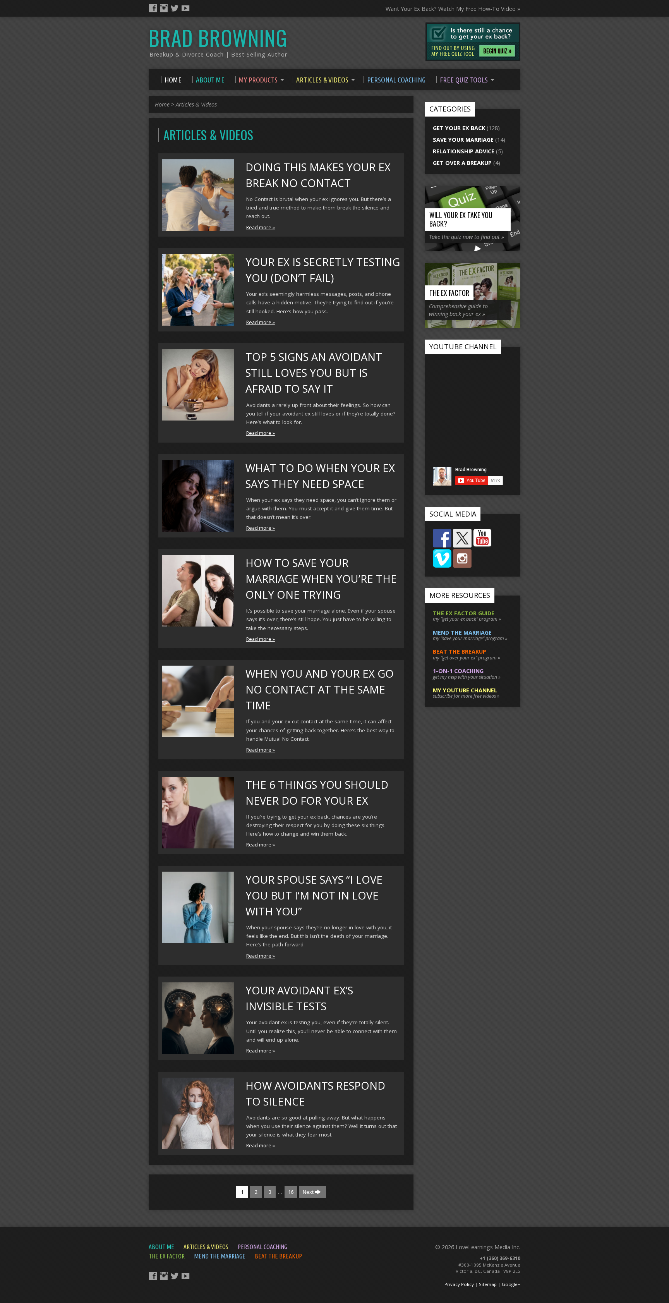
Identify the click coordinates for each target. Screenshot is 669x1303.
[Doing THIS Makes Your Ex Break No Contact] (198, 226)
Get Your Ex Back (459, 128)
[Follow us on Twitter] (462, 538)
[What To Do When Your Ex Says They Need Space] (198, 527)
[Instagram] (164, 8)
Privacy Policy (459, 1284)
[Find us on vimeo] (442, 558)
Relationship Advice (463, 151)
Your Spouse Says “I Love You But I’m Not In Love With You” (314, 895)
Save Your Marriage (463, 139)
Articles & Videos (196, 104)
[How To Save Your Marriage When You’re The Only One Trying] (198, 622)
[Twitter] (174, 8)
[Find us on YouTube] (482, 538)
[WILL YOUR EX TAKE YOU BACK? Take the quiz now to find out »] (472, 247)
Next (309, 1191)
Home (162, 104)
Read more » (260, 227)
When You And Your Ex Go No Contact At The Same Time (319, 689)
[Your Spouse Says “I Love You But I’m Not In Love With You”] (198, 938)
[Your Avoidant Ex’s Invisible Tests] (198, 1049)
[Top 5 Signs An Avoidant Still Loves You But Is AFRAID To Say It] (198, 416)
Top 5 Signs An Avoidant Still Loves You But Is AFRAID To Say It (313, 373)
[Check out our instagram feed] (462, 558)
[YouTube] (185, 8)
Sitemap (488, 1284)
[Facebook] (153, 8)
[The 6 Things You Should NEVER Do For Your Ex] (198, 843)
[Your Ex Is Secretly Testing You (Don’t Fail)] (198, 321)
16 (290, 1191)
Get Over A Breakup (462, 163)
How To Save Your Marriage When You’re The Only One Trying (321, 579)
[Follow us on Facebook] (442, 538)
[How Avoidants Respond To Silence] (198, 1144)
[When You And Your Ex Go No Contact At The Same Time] (198, 732)
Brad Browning (218, 37)
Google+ (511, 1284)
